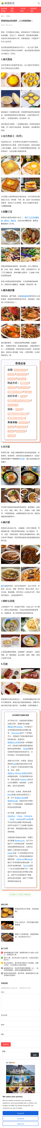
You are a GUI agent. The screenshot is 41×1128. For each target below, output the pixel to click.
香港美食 (27, 894)
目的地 (3, 11)
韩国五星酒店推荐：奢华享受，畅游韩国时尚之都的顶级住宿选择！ (21, 974)
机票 (12, 8)
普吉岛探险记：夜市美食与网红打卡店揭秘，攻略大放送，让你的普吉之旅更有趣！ (21, 964)
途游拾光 (9, 3)
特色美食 (33, 8)
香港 (20, 894)
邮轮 (22, 11)
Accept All (20, 1113)
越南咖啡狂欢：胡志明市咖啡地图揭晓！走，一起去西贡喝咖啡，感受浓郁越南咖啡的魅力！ (21, 969)
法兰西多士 (13, 894)
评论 (3, 992)
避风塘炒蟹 (25, 296)
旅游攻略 (4, 8)
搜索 (3, 1051)
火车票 (22, 8)
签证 (12, 11)
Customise (20, 1118)
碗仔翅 (3, 586)
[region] (20, 1110)
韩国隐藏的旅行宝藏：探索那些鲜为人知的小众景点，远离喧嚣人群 (21, 954)
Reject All (20, 1124)
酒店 (32, 11)
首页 (2, 16)
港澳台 (8, 16)
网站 (2, 1034)
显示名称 (4, 1015)
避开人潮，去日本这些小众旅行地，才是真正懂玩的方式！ (21, 959)
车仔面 (22, 459)
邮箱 (3, 1025)
